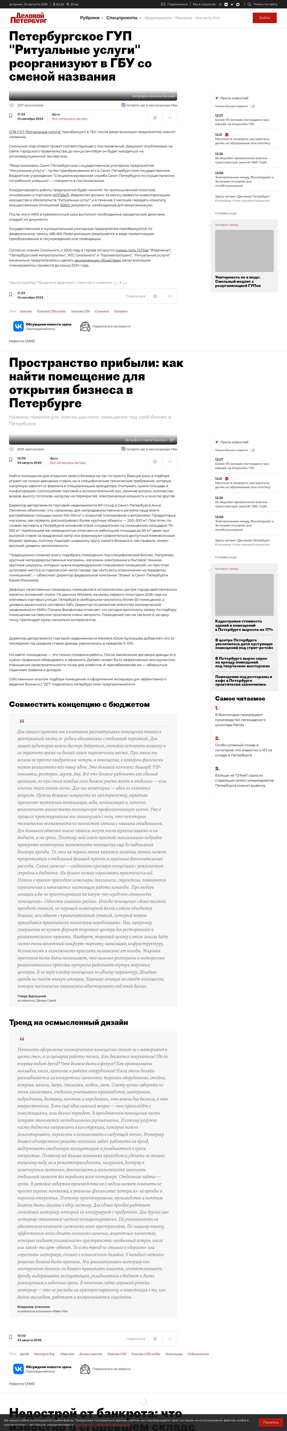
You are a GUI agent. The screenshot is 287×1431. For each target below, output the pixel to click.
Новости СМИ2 (22, 341)
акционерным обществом (98, 260)
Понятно (271, 1422)
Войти (264, 18)
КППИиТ (61, 195)
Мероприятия (158, 18)
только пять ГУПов (132, 250)
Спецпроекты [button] (123, 17)
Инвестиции (174, 1354)
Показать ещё (226, 213)
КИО (65, 205)
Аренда (24, 1354)
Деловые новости (90, 1354)
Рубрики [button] (90, 17)
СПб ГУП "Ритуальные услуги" (35, 132)
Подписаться (177, 4)
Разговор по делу (44, 1354)
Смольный (102, 311)
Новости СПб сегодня (51, 311)
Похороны (121, 311)
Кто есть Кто (208, 18)
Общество (67, 1354)
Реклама (183, 18)
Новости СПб (80, 311)
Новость (26, 311)
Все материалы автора (69, 119)
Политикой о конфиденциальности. (102, 1425)
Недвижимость (198, 1354)
